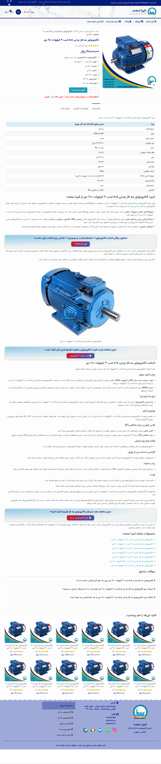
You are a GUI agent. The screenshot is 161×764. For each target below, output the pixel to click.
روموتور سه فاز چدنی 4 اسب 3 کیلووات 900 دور (131, 556)
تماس (52, 96)
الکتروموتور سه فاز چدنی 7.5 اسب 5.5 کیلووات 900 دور (67, 685)
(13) (139, 690)
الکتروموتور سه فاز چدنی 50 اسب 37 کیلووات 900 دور (68, 647)
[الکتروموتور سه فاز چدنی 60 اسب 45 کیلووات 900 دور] (93, 631)
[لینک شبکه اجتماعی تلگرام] (9, 4)
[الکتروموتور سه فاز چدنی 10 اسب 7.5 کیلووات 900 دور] (93, 669)
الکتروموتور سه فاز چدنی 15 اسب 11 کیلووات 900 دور (119, 685)
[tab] (96, 107)
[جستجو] (18, 11)
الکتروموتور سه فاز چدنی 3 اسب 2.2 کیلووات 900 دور (16, 685)
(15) (139, 651)
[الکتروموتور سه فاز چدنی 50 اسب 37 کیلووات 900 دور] (67, 631)
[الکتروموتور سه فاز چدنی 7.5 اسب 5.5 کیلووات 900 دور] (67, 669)
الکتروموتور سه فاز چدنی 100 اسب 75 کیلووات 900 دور (145, 647)
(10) (62, 690)
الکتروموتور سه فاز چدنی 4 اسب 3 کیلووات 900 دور (42, 685)
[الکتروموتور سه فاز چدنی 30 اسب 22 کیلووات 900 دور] (16, 631)
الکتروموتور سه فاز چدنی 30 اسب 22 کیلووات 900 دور (16, 647)
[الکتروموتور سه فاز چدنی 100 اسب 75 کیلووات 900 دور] (144, 631)
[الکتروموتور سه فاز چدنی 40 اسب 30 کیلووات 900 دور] (42, 631)
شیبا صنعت (102, 117)
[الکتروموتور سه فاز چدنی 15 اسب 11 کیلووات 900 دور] (119, 669)
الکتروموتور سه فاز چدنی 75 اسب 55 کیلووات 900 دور (119, 647)
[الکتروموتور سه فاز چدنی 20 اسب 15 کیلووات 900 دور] (144, 669)
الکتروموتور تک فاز (132, 206)
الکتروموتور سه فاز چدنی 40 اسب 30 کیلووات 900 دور (42, 647)
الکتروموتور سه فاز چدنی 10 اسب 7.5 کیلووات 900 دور (93, 685)
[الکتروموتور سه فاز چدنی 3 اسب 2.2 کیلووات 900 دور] (16, 669)
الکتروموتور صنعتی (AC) (83, 31)
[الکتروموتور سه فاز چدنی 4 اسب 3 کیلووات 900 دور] (42, 669)
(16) (87, 651)
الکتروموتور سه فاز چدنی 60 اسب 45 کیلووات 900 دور (93, 647)
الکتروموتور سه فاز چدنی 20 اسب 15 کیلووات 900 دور (145, 685)
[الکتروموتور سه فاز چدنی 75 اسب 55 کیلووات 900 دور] (119, 631)
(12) (113, 651)
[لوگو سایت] (142, 11)
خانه (97, 31)
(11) (36, 651)
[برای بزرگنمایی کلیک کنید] (154, 85)
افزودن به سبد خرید (78, 90)
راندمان (90, 416)
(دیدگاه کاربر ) (81, 45)
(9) (88, 690)
